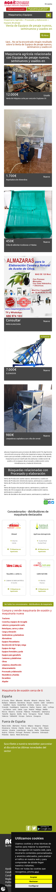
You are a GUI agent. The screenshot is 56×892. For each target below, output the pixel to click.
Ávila (48, 700)
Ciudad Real (21, 705)
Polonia (12, 732)
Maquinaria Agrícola (13, 20)
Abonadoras (7, 638)
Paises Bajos (45, 730)
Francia (24, 726)
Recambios (6, 678)
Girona (45, 705)
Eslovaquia (44, 732)
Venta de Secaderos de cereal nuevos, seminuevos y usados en (26, 494)
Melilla (45, 709)
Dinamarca (6, 728)
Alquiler (5, 681)
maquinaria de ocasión (36, 610)
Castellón (6, 705)
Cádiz (43, 703)
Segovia (13, 714)
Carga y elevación (9, 632)
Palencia (27, 712)
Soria (25, 714)
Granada (5, 707)
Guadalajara (14, 707)
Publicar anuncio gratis (16, 9)
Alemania (16, 726)
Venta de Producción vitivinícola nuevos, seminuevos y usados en (27, 481)
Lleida (20, 709)
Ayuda (8, 868)
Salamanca (46, 712)
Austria (5, 732)
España (7, 696)
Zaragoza (37, 716)
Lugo (26, 709)
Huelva (32, 707)
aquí (37, 871)
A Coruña (5, 700)
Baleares (13, 703)
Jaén (45, 707)
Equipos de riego (8, 648)
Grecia (27, 728)
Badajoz (5, 703)
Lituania (12, 730)
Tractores (6, 618)
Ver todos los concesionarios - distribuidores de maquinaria (28, 604)
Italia (41, 728)
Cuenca (38, 705)
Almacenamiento (8, 668)
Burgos (29, 703)
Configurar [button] (34, 886)
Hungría (30, 730)
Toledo (47, 714)
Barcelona (22, 703)
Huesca (39, 707)
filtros (45, 35)
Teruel (40, 714)
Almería (35, 700)
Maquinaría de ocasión (16, 690)
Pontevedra (36, 712)
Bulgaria (38, 726)
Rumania (27, 732)
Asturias (42, 700)
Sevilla (19, 714)
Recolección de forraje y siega (14, 645)
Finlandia (5, 735)
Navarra (12, 712)
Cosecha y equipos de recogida (14, 622)
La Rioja (51, 707)
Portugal (19, 732)
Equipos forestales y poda (12, 652)
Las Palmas (7, 709)
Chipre (46, 728)
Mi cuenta (48, 4)
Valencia (5, 716)
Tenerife (5, 714)
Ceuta (13, 705)
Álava (12, 700)
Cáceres (36, 703)
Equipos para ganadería (11, 655)
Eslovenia (35, 732)
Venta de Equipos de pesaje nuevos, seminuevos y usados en (26, 487)
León (15, 709)
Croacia (35, 728)
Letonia (5, 730)
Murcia (4, 712)
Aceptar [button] (33, 877)
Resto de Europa (22, 735)
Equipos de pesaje (12, 23)
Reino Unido (6, 726)
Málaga (39, 709)
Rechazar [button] (33, 881)
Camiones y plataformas (11, 658)
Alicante (27, 700)
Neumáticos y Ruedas (10, 675)
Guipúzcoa (24, 707)
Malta (37, 730)
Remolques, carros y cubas (12, 628)
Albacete (19, 700)
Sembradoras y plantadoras (13, 635)
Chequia (45, 726)
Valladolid (13, 716)
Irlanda (21, 728)
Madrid (32, 709)
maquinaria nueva (13, 613)
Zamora (29, 716)
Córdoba (30, 705)
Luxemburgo (21, 730)
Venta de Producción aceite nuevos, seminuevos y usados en (26, 478)
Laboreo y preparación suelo (13, 625)
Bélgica (31, 726)
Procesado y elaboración (36, 20)
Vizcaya (22, 716)
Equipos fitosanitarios (11, 642)
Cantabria (50, 703)
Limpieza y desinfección (11, 665)
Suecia (12, 735)
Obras (4, 661)
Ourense (19, 712)
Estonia (14, 728)
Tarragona (33, 714)
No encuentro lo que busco (38, 9)
